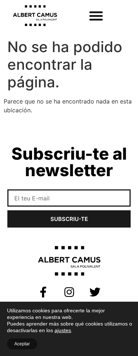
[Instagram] (69, 292)
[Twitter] (95, 292)
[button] (96, 16)
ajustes (62, 330)
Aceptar (22, 343)
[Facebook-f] (43, 292)
